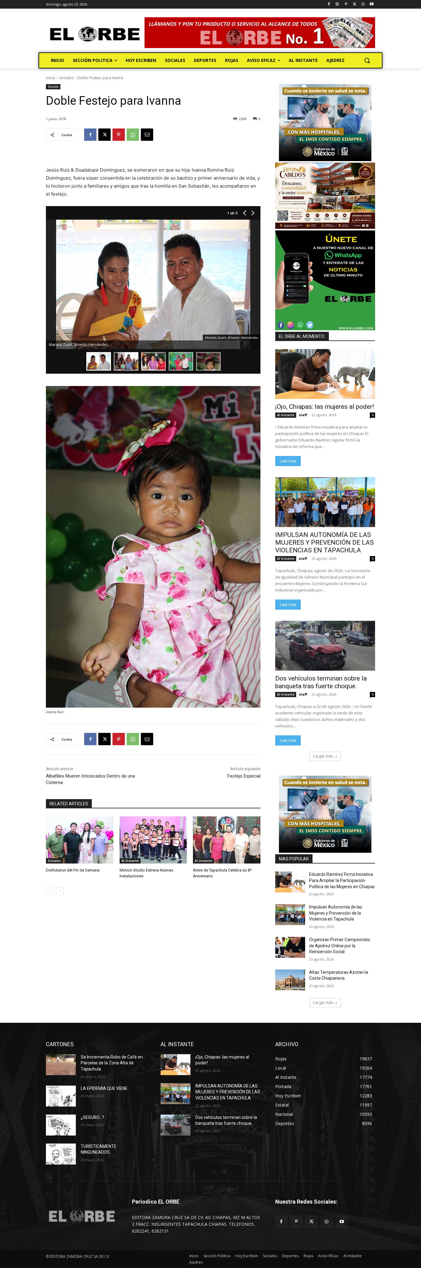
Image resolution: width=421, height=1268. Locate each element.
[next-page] (59, 891)
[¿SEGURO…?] (61, 1125)
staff (303, 415)
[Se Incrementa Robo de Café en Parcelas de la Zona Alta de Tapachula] (61, 1064)
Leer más (288, 461)
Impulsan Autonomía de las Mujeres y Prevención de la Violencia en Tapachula (335, 912)
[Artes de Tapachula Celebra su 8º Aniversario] (226, 840)
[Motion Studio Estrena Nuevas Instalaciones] (153, 840)
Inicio (50, 77)
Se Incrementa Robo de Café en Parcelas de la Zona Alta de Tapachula (112, 1063)
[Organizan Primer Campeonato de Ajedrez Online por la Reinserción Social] (290, 947)
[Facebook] (328, 4)
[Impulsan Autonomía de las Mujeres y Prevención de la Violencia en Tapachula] (290, 914)
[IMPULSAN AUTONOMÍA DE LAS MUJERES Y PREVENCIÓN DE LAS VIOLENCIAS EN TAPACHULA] (325, 502)
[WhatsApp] (362, 4)
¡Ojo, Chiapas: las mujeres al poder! (324, 406)
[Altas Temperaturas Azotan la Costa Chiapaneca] (290, 979)
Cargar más (323, 756)
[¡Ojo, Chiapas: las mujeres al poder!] (325, 374)
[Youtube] (371, 4)
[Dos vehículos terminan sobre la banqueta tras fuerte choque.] (325, 646)
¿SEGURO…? (92, 1117)
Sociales (66, 77)
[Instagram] (337, 4)
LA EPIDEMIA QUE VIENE (104, 1088)
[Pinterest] (345, 4)
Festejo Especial (243, 776)
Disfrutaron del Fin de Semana (73, 870)
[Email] (147, 134)
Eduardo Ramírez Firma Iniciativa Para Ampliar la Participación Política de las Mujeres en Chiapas (342, 880)
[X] (354, 4)
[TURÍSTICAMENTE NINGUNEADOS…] (61, 1154)
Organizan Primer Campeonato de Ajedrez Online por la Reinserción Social (339, 945)
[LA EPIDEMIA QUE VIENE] (61, 1096)
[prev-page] (50, 891)
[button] (367, 60)
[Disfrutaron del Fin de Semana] (79, 840)
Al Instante (130, 861)
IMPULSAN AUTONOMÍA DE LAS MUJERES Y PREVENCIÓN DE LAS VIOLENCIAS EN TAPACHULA (324, 542)
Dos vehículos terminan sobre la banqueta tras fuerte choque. (321, 682)
